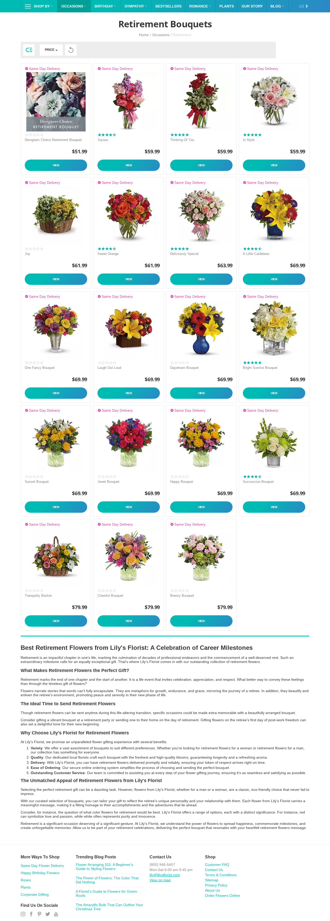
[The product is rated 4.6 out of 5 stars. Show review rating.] (106, 249)
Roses (26, 880)
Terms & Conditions (221, 875)
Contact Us (214, 870)
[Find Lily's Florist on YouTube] (56, 914)
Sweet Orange (108, 254)
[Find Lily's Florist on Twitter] (47, 914)
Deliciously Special (184, 254)
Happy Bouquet (181, 482)
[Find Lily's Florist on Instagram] (23, 914)
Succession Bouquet (258, 482)
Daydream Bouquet (184, 368)
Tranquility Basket (38, 596)
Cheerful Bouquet (110, 596)
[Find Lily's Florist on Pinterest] (39, 914)
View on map (160, 880)
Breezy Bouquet (182, 596)
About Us (212, 890)
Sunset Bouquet (37, 482)
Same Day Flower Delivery (42, 866)
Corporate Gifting (35, 894)
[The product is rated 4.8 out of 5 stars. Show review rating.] (252, 135)
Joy (27, 254)
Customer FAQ (217, 864)
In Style (248, 140)
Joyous (102, 140)
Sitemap (211, 880)
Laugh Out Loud (109, 368)
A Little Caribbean (256, 254)
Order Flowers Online (222, 895)
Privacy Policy (216, 885)
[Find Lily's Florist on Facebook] (31, 914)
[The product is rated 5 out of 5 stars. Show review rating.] (179, 135)
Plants (26, 887)
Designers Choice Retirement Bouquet (53, 140)
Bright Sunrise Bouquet (260, 368)
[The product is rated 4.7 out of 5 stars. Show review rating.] (106, 135)
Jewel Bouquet (108, 482)
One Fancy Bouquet (40, 368)
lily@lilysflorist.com (165, 875)
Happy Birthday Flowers (40, 873)
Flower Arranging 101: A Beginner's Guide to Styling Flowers (104, 866)
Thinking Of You (182, 140)
